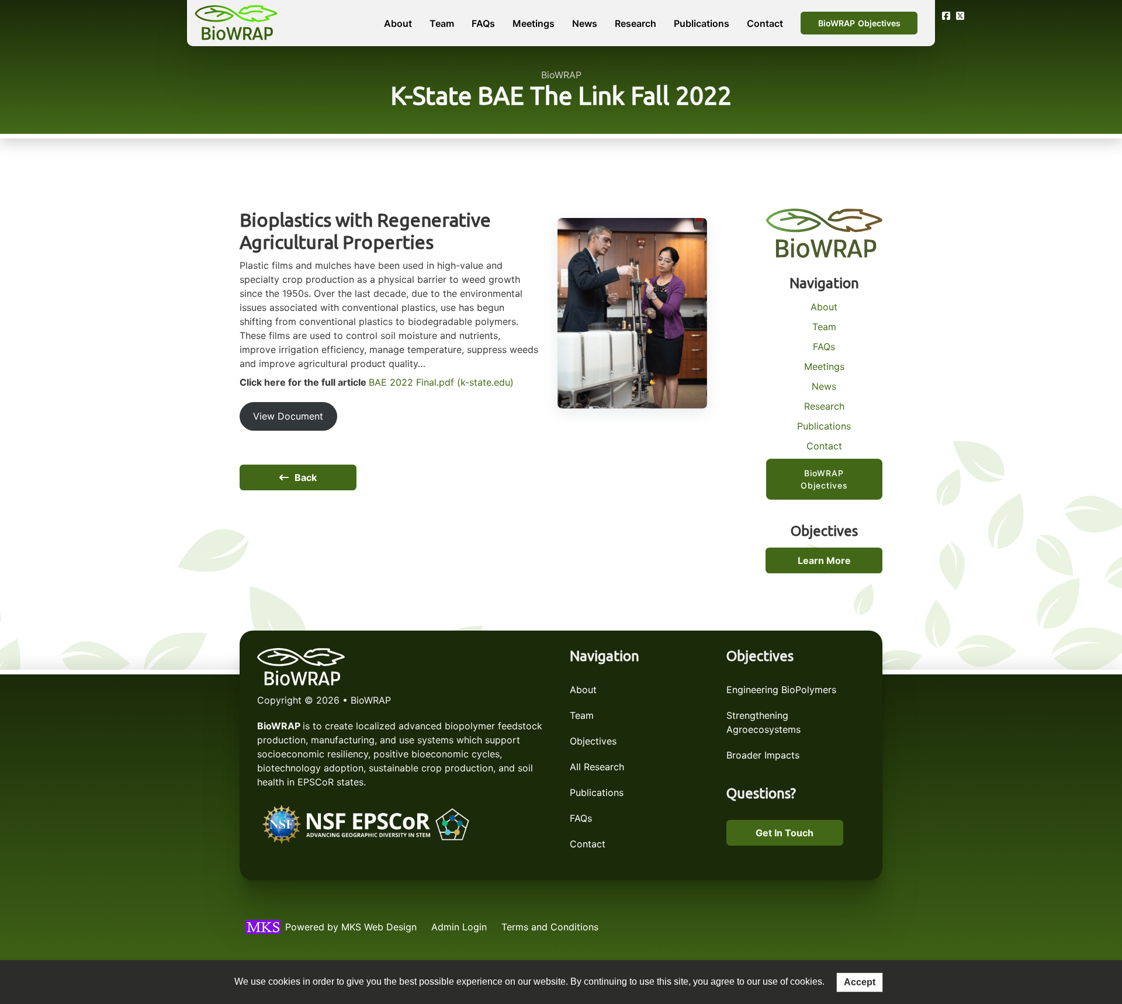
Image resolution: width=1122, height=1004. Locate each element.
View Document (288, 416)
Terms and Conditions (549, 927)
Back (306, 477)
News (584, 23)
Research (635, 23)
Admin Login (459, 927)
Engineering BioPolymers (781, 689)
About (398, 23)
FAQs (483, 23)
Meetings (533, 23)
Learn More (824, 560)
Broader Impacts (762, 755)
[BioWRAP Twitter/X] (960, 16)
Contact (765, 23)
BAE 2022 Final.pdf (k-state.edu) (441, 382)
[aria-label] (366, 826)
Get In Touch (784, 833)
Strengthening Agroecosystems (763, 722)
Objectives (593, 741)
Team (442, 23)
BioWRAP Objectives (859, 23)
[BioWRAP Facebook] (946, 16)
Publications (701, 23)
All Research (597, 767)
